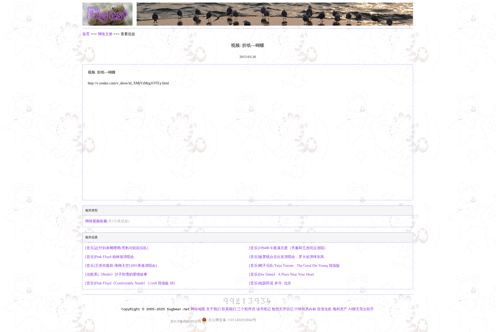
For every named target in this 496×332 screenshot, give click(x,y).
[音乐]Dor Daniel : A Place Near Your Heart (281, 274)
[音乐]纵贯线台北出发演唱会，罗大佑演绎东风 (286, 257)
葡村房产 (340, 309)
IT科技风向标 (305, 309)
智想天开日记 (282, 309)
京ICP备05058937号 (185, 321)
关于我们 (213, 309)
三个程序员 (246, 309)
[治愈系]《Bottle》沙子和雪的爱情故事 (116, 274)
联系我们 (229, 309)
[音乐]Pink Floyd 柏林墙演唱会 (109, 257)
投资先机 (324, 309)
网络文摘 (105, 34)
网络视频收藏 (107, 221)
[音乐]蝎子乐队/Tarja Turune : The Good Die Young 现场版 (294, 266)
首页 (86, 34)
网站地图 (198, 309)
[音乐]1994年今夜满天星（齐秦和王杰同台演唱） (288, 248)
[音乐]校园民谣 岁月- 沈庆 (270, 283)
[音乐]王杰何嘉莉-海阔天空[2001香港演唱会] (121, 266)
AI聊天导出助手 (361, 309)
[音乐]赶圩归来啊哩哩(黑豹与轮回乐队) (116, 248)
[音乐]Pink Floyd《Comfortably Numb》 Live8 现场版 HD (130, 283)
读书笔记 (263, 309)
